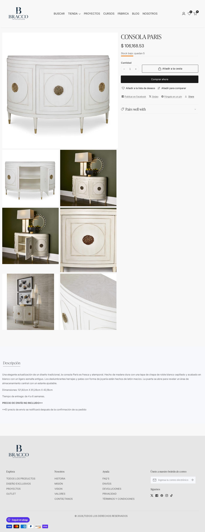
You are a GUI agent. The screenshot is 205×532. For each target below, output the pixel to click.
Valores (59, 493)
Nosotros (150, 13)
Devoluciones (111, 488)
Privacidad (109, 493)
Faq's (105, 478)
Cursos (108, 13)
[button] (159, 109)
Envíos (106, 483)
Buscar (59, 13)
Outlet (11, 493)
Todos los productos (20, 478)
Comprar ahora (159, 79)
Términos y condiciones (118, 498)
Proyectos (92, 13)
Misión (58, 483)
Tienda (73, 13)
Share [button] (191, 96)
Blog (135, 13)
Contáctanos (63, 498)
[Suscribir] (192, 480)
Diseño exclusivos (18, 483)
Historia (59, 478)
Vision (58, 488)
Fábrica (123, 13)
